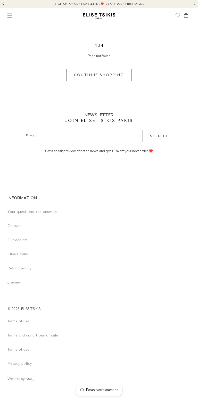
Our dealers (17, 240)
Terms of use (18, 321)
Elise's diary (17, 254)
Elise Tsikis (30, 309)
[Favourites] (178, 16)
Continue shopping (99, 75)
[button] (3, 3)
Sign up (159, 136)
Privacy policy (19, 363)
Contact (14, 226)
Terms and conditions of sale (32, 335)
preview (14, 282)
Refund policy (19, 268)
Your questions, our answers (32, 211)
